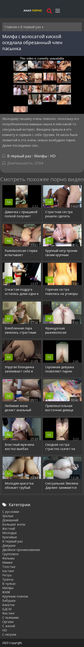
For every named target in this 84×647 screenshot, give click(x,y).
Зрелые (7, 516)
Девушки (8, 545)
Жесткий (8, 528)
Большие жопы (13, 524)
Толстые (8, 567)
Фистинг (8, 613)
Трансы (7, 579)
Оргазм (7, 622)
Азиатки (8, 605)
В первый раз (19, 156)
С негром (9, 634)
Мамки (7, 562)
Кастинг (8, 571)
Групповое (10, 554)
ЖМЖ (6, 592)
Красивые (9, 537)
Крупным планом (15, 596)
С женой (8, 626)
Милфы (40, 156)
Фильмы (8, 558)
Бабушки (8, 600)
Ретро (7, 575)
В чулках (8, 583)
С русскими (10, 511)
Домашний (10, 520)
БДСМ (6, 609)
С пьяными (10, 617)
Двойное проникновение (21, 550)
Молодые (9, 533)
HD (53, 156)
